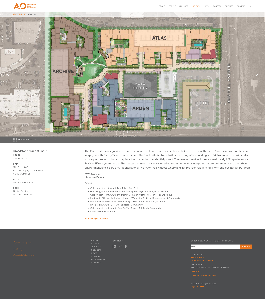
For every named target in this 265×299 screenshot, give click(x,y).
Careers (217, 6)
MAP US (195, 271)
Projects (195, 6)
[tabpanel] (132, 74)
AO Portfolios (99, 259)
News (206, 6)
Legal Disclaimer (197, 286)
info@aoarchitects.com (202, 260)
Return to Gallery (27, 140)
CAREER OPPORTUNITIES (203, 275)
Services (183, 6)
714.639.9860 (197, 257)
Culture (229, 6)
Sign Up (246, 246)
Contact (241, 6)
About (162, 6)
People (172, 6)
